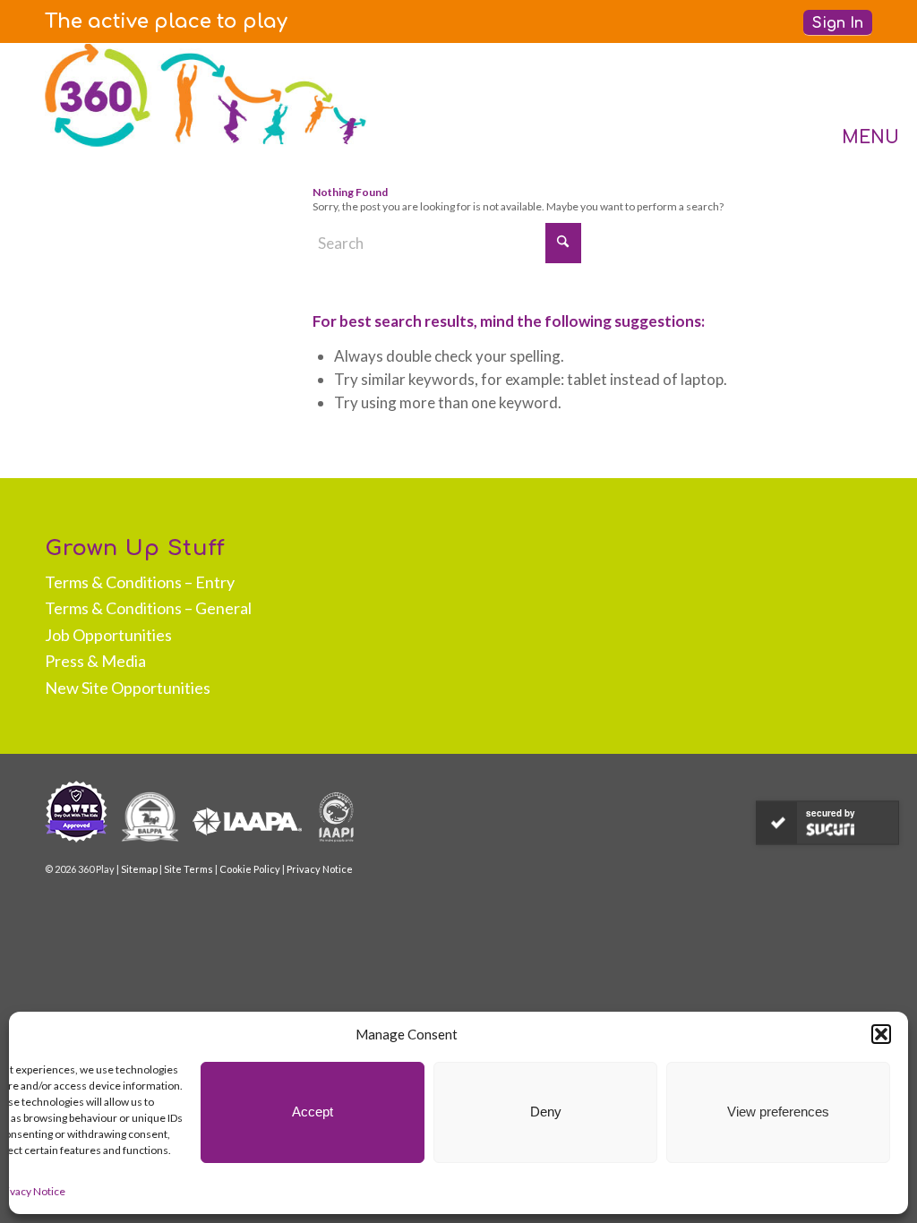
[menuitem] (166, 21)
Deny (545, 1111)
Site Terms (188, 869)
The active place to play (166, 21)
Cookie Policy (249, 869)
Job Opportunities (108, 635)
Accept (312, 1111)
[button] (881, 1034)
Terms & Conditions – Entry (140, 582)
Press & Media (95, 661)
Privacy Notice (320, 869)
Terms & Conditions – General (148, 608)
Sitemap (139, 869)
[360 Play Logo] (206, 95)
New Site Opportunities (127, 687)
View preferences (778, 1111)
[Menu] (852, 95)
